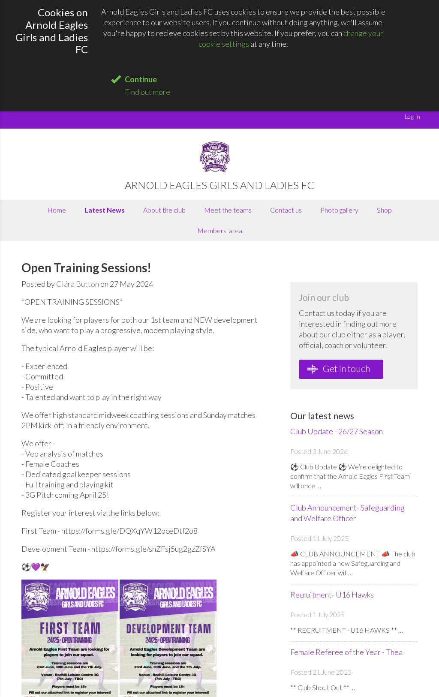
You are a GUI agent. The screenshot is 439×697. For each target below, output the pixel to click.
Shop (384, 210)
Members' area (219, 230)
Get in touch (345, 368)
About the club (164, 210)
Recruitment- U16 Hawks (332, 594)
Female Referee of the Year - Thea (346, 652)
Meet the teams (228, 210)
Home (56, 210)
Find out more (147, 91)
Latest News (104, 210)
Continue (141, 79)
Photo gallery (339, 210)
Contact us (286, 210)
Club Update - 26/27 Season (336, 431)
